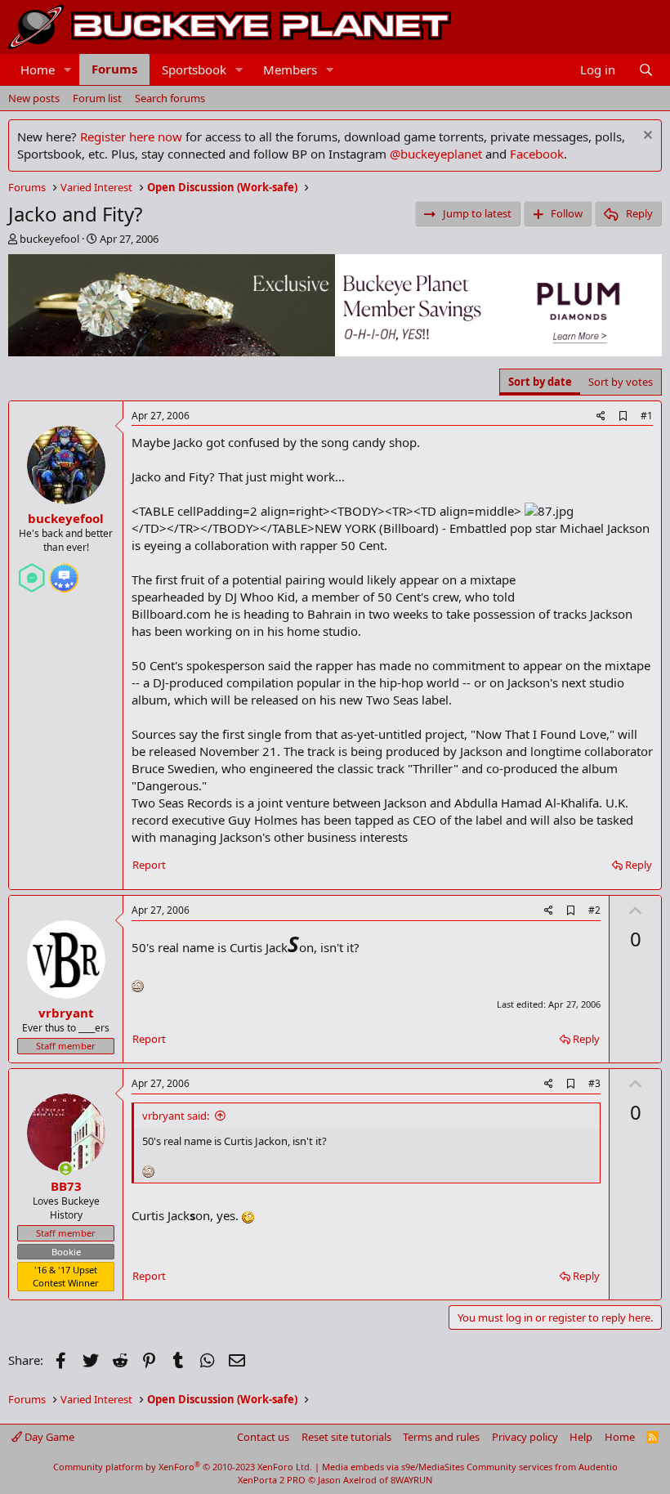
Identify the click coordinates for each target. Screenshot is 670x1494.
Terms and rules (441, 1436)
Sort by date (540, 381)
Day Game (48, 1436)
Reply (638, 864)
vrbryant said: (175, 1115)
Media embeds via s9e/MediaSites (393, 1466)
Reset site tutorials (346, 1436)
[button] (67, 70)
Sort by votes (620, 381)
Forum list (97, 98)
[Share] (601, 416)
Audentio (598, 1466)
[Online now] (66, 1169)
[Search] (646, 70)
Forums (114, 68)
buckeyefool (49, 238)
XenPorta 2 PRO (272, 1480)
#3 (594, 1083)
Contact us (263, 1436)
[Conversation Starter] (32, 571)
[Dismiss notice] (646, 136)
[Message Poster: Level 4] (63, 571)
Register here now (131, 136)
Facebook (537, 153)
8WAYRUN (411, 1480)
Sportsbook (194, 69)
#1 (647, 416)
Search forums (170, 98)
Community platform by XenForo (182, 1466)
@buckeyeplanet (436, 153)
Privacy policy (525, 1436)
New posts (34, 98)
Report (149, 864)
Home (37, 69)
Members (290, 69)
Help (581, 1436)
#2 (594, 910)
